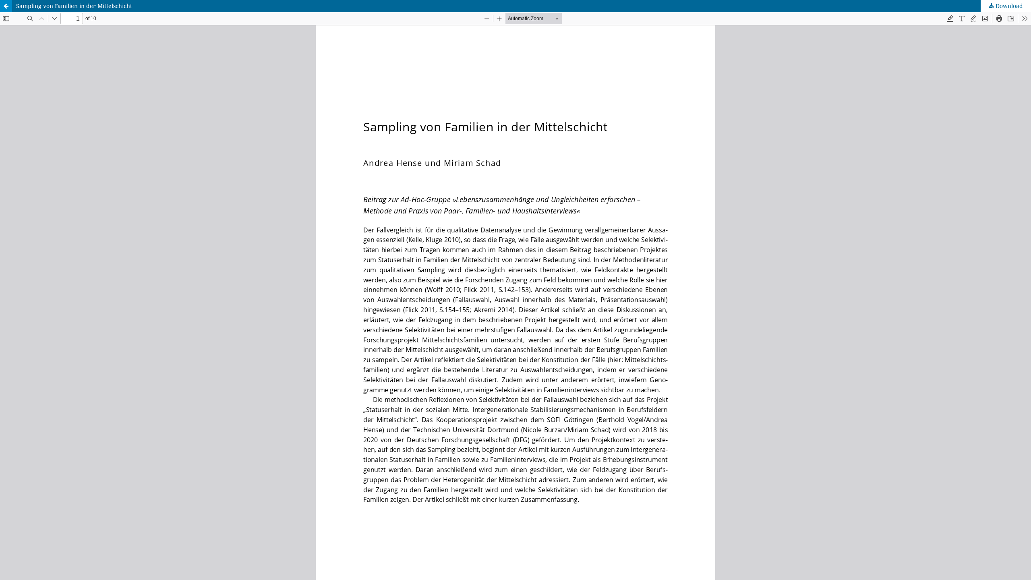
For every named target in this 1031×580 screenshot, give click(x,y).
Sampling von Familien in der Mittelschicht (74, 6)
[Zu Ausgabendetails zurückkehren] (6, 6)
